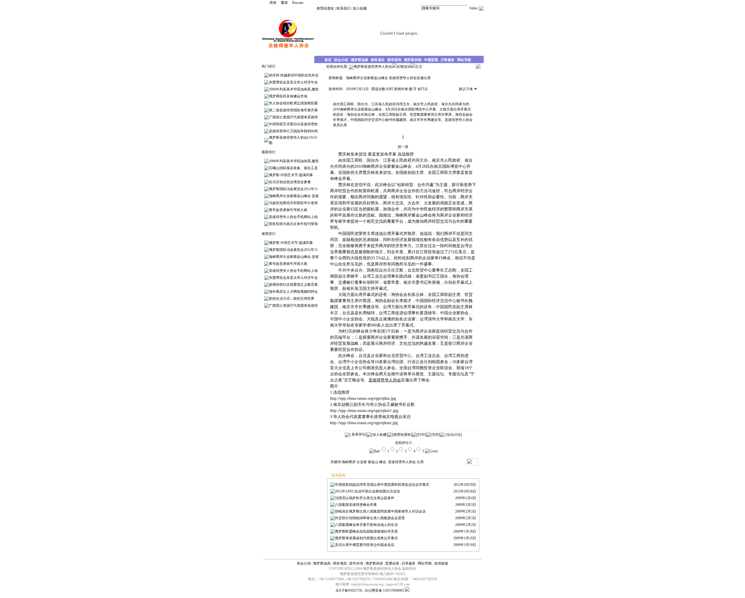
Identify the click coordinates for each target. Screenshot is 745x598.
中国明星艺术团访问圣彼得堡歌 (293, 124)
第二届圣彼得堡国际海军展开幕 (293, 110)
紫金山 (373, 462)
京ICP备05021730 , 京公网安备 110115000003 (370, 590)
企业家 (361, 462)
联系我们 (343, 8)
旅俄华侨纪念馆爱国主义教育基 (293, 285)
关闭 (435, 435)
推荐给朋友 (325, 8)
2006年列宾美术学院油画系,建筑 (294, 89)
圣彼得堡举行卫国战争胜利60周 (293, 131)
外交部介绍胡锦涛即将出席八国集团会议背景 (370, 518)
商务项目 (340, 563)
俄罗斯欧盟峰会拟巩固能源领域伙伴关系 (366, 531)
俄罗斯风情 (374, 563)
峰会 (382, 462)
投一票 (403, 147)
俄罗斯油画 (322, 563)
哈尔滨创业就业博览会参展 (290, 182)
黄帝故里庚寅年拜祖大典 (288, 210)
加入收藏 (360, 8)
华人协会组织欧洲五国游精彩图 (293, 103)
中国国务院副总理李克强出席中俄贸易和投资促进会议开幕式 (382, 485)
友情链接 (441, 563)
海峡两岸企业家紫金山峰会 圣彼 (294, 196)
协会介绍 (304, 563)
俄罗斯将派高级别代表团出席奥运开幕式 (366, 538)
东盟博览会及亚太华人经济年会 (293, 82)
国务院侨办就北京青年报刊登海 (293, 224)
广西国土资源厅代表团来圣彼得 (293, 117)
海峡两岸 (349, 462)
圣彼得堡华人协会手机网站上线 (293, 217)
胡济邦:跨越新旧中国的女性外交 (294, 75)
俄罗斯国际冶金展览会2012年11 (293, 189)
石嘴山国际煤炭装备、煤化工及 (293, 168)
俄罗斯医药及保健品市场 (288, 96)
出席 (420, 462)
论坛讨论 (454, 435)
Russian (297, 3)
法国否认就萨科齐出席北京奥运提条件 (364, 498)
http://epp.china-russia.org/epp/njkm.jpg (363, 398)
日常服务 (409, 563)
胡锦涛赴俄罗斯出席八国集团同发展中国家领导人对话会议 (380, 511)
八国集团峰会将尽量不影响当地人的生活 (366, 525)
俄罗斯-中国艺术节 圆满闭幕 (291, 175)
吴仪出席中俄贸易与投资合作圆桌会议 (364, 545)
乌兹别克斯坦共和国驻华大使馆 (293, 203)
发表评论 (358, 434)
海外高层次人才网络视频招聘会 (293, 292)
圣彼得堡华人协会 (401, 462)
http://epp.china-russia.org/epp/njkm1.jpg (364, 410)
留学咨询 (356, 563)
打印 (421, 435)
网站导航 (425, 563)
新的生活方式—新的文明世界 (291, 299)
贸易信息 (392, 563)
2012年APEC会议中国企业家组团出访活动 (367, 491)
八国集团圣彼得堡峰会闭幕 (356, 505)
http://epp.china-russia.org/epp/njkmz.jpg (364, 423)
